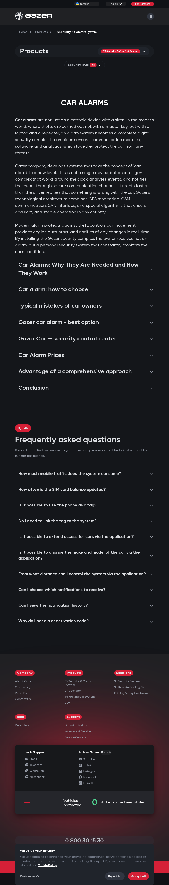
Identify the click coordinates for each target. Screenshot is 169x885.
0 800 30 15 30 (84, 840)
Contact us (23, 699)
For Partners (142, 4)
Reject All (114, 876)
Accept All (138, 876)
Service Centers (75, 737)
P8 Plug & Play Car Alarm (131, 693)
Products (74, 673)
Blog (20, 717)
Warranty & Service (78, 731)
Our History (23, 687)
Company (25, 673)
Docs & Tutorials (76, 725)
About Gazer (23, 681)
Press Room (23, 693)
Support (73, 717)
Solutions (123, 673)
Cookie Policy (47, 865)
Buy (67, 702)
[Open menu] (150, 16)
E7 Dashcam (73, 691)
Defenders (22, 725)
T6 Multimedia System (80, 696)
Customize (27, 876)
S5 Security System (127, 681)
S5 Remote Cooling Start (131, 687)
